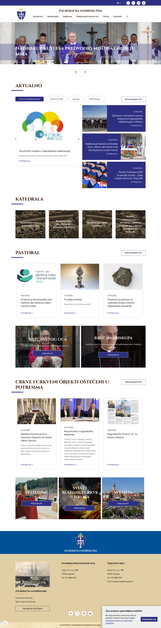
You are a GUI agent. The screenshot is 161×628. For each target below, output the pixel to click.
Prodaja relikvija (73, 299)
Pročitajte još (24, 161)
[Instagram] (138, 3)
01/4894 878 (116, 577)
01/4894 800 (70, 577)
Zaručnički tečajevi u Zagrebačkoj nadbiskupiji (44, 150)
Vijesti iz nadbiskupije (29, 99)
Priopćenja (94, 99)
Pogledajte (47, 353)
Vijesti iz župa (56, 99)
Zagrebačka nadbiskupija (80, 11)
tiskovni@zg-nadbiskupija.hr (120, 581)
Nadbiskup (67, 16)
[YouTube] (90, 613)
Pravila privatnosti (24, 597)
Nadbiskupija (52, 16)
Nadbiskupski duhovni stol (87, 16)
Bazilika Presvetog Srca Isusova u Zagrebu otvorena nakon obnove (36, 437)
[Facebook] (128, 3)
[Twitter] (133, 3)
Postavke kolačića (113, 620)
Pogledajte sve (133, 99)
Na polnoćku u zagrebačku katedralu (78, 433)
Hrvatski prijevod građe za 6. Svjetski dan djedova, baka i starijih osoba (36, 302)
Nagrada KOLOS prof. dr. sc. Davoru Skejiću (122, 435)
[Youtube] (144, 3)
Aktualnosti (38, 16)
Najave (76, 99)
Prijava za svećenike (33, 608)
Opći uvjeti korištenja (25, 601)
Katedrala (118, 16)
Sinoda (106, 16)
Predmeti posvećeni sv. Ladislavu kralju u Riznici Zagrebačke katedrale (121, 302)
